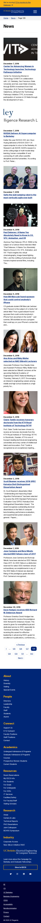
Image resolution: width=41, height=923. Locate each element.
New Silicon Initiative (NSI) (14, 845)
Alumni (6, 717)
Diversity (6, 683)
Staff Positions (9, 737)
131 (22, 654)
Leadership (7, 704)
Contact (6, 740)
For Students (8, 781)
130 (16, 654)
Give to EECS (20, 867)
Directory (7, 701)
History (6, 680)
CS (4, 888)
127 (27, 649)
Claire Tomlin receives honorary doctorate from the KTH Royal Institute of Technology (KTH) (18, 423)
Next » (21, 658)
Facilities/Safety (9, 797)
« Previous (21, 644)
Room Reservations (11, 775)
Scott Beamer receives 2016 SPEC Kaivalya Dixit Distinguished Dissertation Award (19, 484)
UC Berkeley (8, 892)
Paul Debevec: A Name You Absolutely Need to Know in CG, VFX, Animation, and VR (18, 235)
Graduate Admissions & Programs (16, 755)
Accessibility (8, 904)
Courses (6, 758)
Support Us (7, 728)
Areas (5, 815)
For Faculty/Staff (10, 801)
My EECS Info (9, 778)
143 (31, 654)
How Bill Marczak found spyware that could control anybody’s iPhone (18, 300)
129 (9, 654)
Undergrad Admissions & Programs (17, 751)
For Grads (7, 785)
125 (14, 649)
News (13, 18)
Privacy (6, 912)
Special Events (9, 690)
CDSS (5, 900)
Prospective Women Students (15, 761)
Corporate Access (10, 842)
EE (4, 884)
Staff (5, 710)
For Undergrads (9, 788)
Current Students (10, 764)
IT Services (8, 794)
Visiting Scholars (10, 804)
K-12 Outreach (9, 731)
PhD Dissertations (10, 824)
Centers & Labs (9, 818)
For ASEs (7, 791)
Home (5, 18)
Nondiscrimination (10, 908)
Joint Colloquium (10, 827)
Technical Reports (10, 821)
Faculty (6, 707)
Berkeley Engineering (11, 896)
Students (7, 713)
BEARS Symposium (11, 830)
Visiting (6, 686)
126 (20, 649)
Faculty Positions (10, 734)
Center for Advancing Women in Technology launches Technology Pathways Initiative (19, 69)
